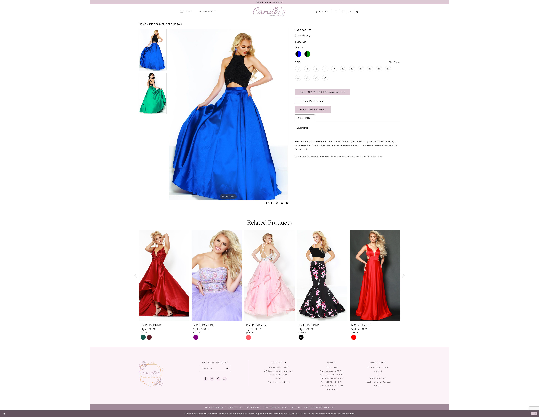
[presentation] (164, 275)
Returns (378, 386)
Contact (378, 371)
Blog (378, 375)
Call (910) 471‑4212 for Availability (323, 92)
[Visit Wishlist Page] (343, 11)
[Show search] (335, 11)
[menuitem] (186, 12)
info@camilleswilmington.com (278, 371)
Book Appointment (313, 109)
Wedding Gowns (378, 378)
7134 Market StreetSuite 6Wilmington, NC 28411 (278, 378)
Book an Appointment (378, 367)
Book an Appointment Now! (269, 2)
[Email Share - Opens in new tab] (287, 203)
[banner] (269, 11)
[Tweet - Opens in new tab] (277, 203)
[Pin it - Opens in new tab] (282, 203)
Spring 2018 (175, 24)
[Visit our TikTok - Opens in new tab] (224, 379)
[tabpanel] (153, 51)
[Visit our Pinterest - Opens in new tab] (218, 379)
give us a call (332, 145)
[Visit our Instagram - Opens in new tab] (212, 379)
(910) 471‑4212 (282, 367)
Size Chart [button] (394, 62)
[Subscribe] (227, 368)
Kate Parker (157, 24)
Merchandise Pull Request (378, 382)
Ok (534, 413)
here (352, 413)
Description (304, 117)
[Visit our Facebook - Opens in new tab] (206, 379)
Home (142, 24)
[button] (186, 12)
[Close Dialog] (4, 413)
